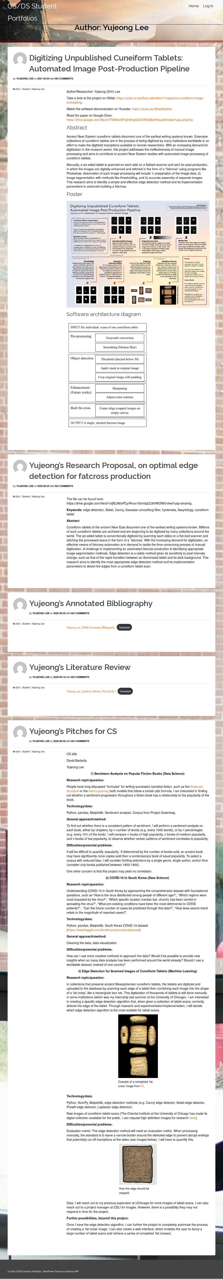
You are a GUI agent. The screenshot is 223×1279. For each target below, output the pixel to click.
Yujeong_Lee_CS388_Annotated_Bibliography (91, 627)
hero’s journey (98, 791)
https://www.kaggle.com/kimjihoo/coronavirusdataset (104, 930)
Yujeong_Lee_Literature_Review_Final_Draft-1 (91, 691)
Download (124, 627)
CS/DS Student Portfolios (32, 12)
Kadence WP (72, 1271)
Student (26, 89)
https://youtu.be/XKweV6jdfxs (152, 109)
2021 (18, 89)
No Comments (64, 78)
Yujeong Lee (24, 78)
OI (142, 1086)
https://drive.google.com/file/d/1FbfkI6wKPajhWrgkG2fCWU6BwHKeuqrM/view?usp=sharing (130, 119)
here (192, 1118)
